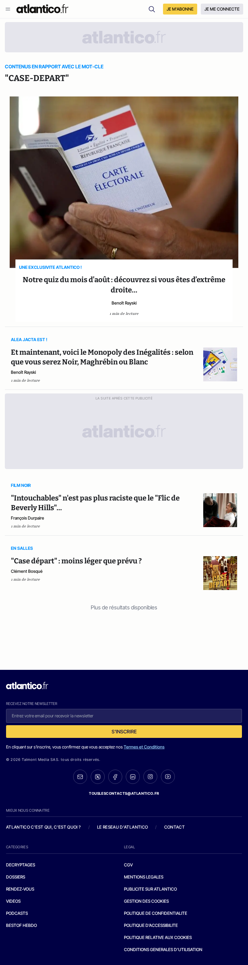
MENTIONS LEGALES (143, 876)
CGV (128, 864)
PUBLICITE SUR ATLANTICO (150, 889)
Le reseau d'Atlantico (122, 827)
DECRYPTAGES (20, 864)
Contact (174, 827)
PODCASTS (17, 913)
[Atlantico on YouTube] (168, 777)
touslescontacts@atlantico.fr (124, 793)
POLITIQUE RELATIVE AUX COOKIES (158, 937)
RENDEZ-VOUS (20, 889)
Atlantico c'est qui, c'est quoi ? (43, 827)
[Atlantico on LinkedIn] (133, 777)
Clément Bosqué (27, 571)
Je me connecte (222, 8)
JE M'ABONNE (180, 8)
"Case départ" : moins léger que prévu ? (76, 561)
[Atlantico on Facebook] (115, 777)
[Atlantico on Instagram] (150, 777)
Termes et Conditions (144, 746)
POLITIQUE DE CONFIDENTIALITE (155, 913)
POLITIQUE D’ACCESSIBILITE (151, 925)
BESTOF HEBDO (21, 925)
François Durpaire (27, 517)
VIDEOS (13, 901)
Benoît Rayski (124, 302)
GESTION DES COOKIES (146, 901)
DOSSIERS (15, 876)
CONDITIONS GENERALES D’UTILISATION (163, 949)
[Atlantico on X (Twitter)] (98, 777)
